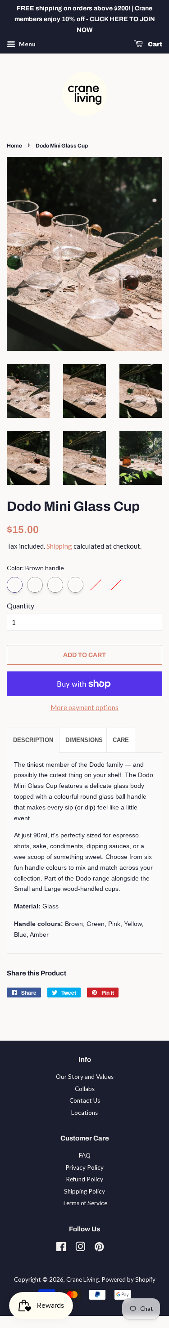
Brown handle (15, 585)
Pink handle (55, 585)
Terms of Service (84, 1203)
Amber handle (116, 585)
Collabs (85, 1088)
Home (14, 146)
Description (33, 740)
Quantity (20, 605)
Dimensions (84, 740)
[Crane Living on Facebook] (61, 1248)
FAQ (85, 1155)
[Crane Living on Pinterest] (99, 1248)
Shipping (59, 546)
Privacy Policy (84, 1167)
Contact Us (84, 1100)
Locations (84, 1112)
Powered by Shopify (128, 1279)
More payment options (84, 707)
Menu (27, 44)
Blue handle (96, 585)
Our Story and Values (85, 1076)
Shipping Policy (84, 1191)
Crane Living (82, 1279)
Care (121, 740)
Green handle (35, 585)
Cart (154, 44)
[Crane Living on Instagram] (80, 1248)
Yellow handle (75, 585)
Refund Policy (84, 1179)
